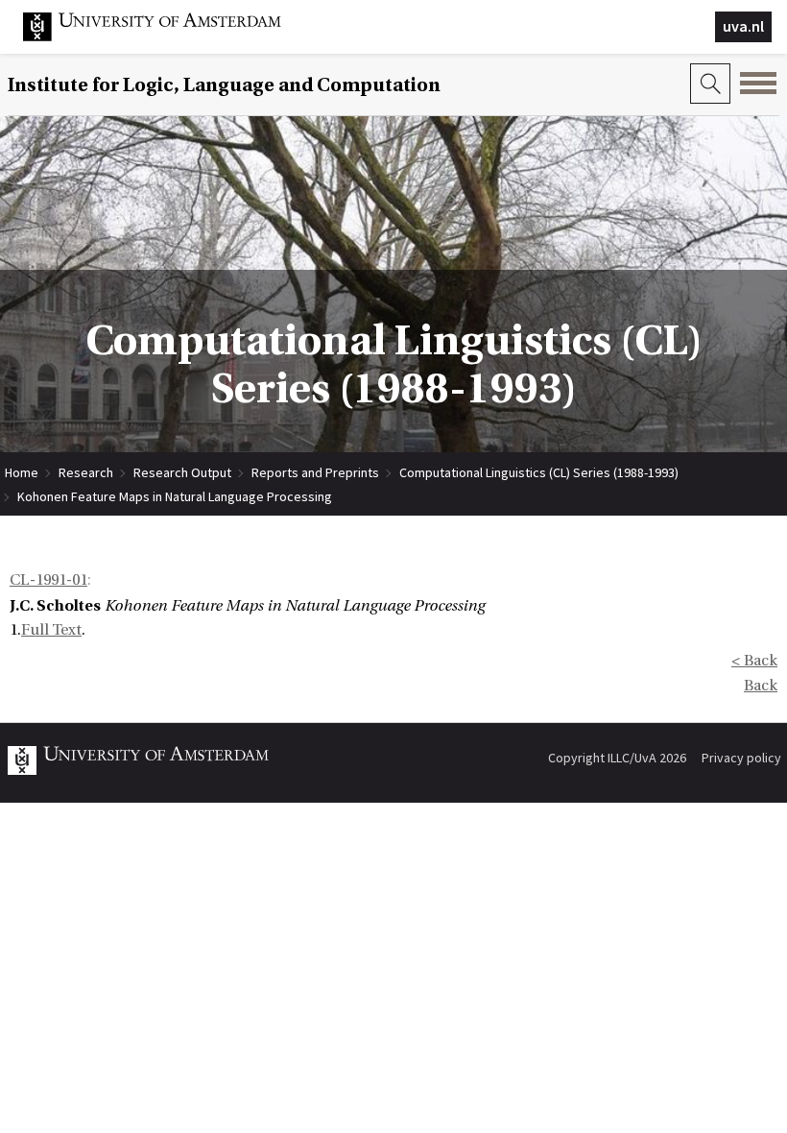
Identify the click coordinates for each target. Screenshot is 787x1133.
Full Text (51, 630)
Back (760, 685)
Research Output (182, 472)
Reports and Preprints (315, 472)
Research (86, 472)
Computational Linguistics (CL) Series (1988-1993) (539, 472)
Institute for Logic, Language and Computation (224, 85)
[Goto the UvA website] (167, 36)
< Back (754, 660)
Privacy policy (741, 757)
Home (21, 472)
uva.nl (743, 26)
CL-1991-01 (48, 580)
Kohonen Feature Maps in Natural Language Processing (174, 496)
